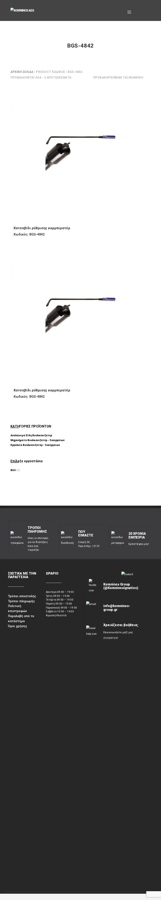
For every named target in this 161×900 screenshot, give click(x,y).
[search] (138, 10)
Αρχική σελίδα (21, 72)
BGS (13, 470)
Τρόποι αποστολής (22, 596)
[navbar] (129, 10)
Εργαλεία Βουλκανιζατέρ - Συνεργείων (35, 445)
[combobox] (122, 77)
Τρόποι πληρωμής (21, 601)
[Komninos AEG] (39, 10)
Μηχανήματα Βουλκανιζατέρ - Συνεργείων (37, 440)
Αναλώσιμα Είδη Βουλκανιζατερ (31, 435)
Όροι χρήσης (17, 626)
